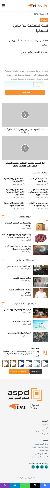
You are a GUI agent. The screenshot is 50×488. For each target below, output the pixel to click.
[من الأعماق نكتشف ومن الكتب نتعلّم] (21, 363)
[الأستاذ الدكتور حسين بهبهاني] (40, 270)
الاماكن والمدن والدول (26, 59)
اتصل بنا (45, 433)
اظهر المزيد (26, 92)
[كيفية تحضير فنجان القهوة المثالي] (40, 313)
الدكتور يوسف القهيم (22, 278)
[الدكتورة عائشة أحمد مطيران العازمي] (40, 293)
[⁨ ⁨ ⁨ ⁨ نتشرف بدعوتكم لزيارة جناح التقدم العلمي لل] (29, 363)
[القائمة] (3, 6)
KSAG (36, 14)
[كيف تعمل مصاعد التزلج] (40, 325)
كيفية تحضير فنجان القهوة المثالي (17, 310)
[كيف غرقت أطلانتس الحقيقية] (40, 337)
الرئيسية (43, 14)
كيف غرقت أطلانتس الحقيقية (19, 333)
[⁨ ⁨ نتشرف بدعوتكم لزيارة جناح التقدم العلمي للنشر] (13, 363)
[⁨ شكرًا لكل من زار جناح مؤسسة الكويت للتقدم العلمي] (44, 363)
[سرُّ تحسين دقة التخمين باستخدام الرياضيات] (40, 226)
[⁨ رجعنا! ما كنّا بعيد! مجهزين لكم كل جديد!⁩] (5, 363)
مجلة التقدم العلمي (41, 444)
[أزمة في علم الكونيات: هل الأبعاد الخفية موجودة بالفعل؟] (40, 250)
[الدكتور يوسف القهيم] (40, 282)
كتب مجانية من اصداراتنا (39, 456)
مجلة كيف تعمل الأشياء (40, 447)
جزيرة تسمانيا (42, 59)
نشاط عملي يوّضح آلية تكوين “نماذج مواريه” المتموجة (15, 192)
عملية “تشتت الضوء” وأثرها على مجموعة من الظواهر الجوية (38, 192)
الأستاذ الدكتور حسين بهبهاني (19, 266)
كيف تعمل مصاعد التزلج (21, 321)
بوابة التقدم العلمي (41, 453)
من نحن (45, 427)
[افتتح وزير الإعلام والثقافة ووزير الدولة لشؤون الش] (37, 363)
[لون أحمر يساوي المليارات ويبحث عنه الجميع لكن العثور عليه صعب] (40, 238)
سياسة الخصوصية (41, 430)
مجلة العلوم (44, 450)
